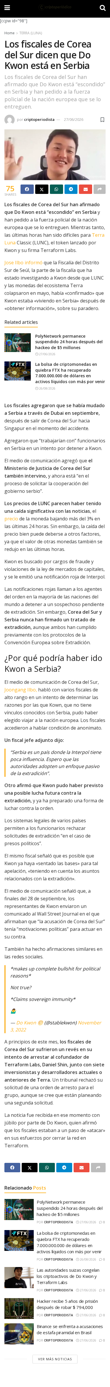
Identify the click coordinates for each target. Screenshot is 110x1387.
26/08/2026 (46, 388)
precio (11, 518)
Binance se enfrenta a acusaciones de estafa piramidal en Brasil (70, 1329)
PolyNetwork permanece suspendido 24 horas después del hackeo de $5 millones (69, 341)
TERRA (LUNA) (30, 33)
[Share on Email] (85, 189)
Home (9, 33)
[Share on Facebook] (27, 189)
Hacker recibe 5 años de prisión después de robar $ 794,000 (67, 1304)
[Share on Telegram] (71, 189)
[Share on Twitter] (41, 189)
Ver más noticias (55, 1359)
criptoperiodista (39, 119)
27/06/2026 (73, 119)
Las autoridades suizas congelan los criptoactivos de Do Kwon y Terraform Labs (68, 1276)
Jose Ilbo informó (23, 262)
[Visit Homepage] (54, 7)
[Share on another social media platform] (100, 189)
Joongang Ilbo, (20, 689)
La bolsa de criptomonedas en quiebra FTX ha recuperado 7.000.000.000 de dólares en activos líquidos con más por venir (70, 372)
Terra (98, 235)
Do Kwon (26, 1022)
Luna (10, 242)
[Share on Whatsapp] (56, 189)
